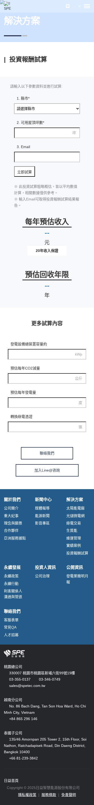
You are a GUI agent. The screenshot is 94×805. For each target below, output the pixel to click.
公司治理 (42, 576)
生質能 (71, 530)
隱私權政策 (27, 795)
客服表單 (11, 620)
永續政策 (11, 576)
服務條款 (49, 795)
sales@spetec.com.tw (27, 686)
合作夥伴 (11, 530)
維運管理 (73, 538)
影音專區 (42, 523)
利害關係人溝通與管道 (13, 594)
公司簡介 (11, 508)
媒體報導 (42, 508)
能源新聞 (42, 516)
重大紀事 (11, 516)
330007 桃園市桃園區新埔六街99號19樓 (42, 673)
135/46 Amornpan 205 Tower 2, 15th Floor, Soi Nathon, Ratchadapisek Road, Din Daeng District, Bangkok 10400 (45, 745)
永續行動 (11, 583)
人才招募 (11, 635)
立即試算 (24, 172)
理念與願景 (13, 523)
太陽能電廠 (75, 508)
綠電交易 (73, 523)
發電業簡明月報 (77, 579)
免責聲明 (68, 795)
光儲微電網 (75, 516)
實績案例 (73, 545)
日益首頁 (11, 780)
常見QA (10, 627)
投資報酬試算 (77, 553)
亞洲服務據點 (15, 538)
